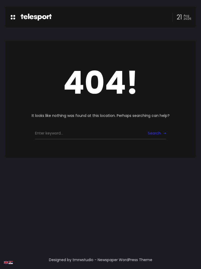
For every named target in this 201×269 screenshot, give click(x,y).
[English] (6, 262)
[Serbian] (11, 262)
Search (154, 133)
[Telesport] (36, 17)
